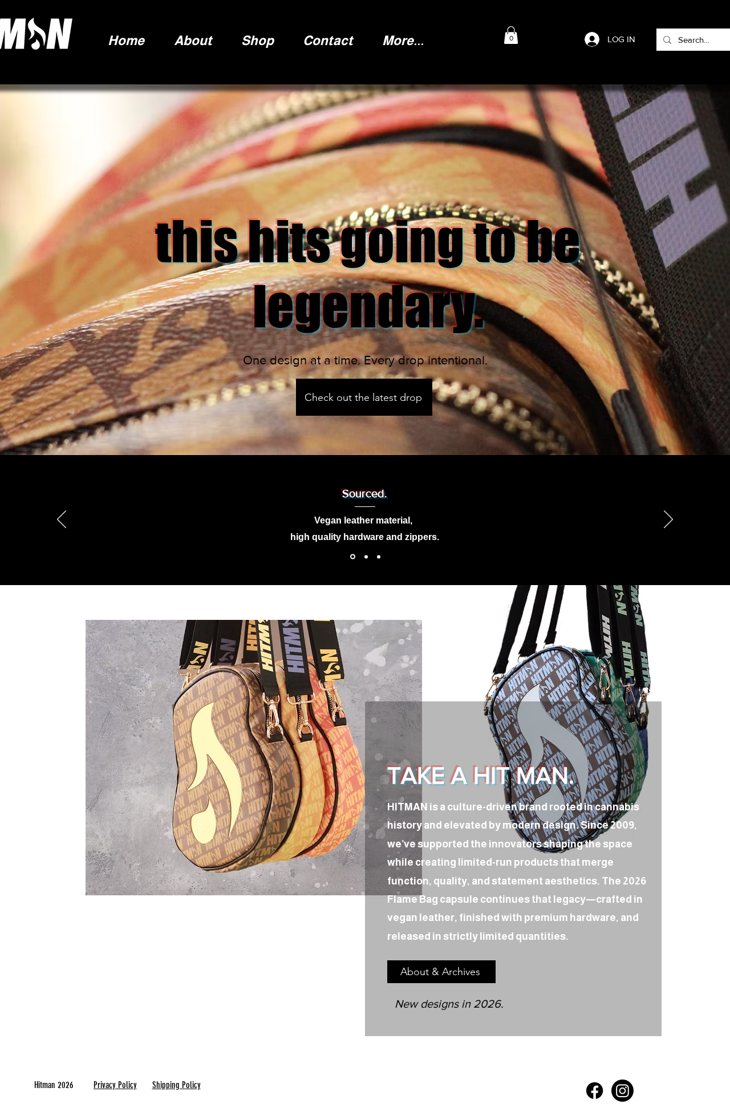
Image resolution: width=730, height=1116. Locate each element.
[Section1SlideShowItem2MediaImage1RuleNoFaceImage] (365, 556)
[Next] (668, 520)
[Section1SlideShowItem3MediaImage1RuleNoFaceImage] (378, 556)
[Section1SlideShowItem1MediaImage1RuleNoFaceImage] (352, 556)
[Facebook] (594, 1091)
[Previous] (61, 520)
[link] (511, 35)
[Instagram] (622, 1091)
